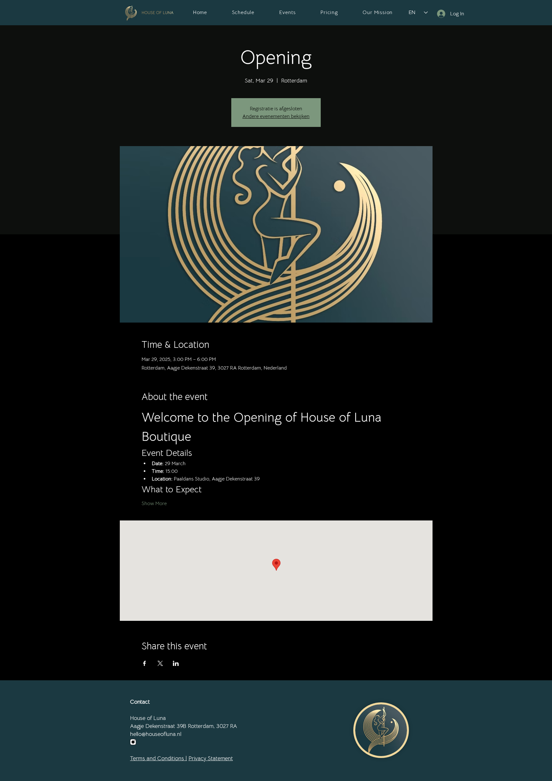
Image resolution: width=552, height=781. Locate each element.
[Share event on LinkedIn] (176, 663)
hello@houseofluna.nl (155, 734)
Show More (154, 503)
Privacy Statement (210, 758)
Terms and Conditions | (158, 758)
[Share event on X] (160, 663)
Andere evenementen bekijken (276, 116)
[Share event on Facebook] (145, 663)
